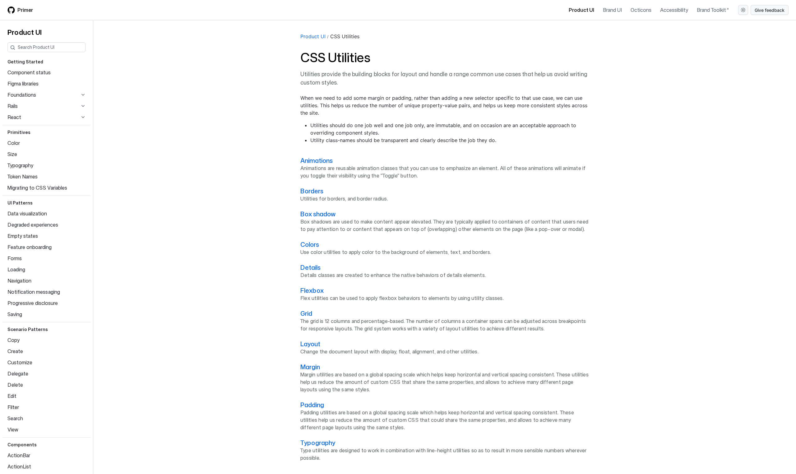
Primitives (18, 132)
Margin (310, 366)
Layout (310, 343)
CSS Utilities (344, 36)
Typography (317, 442)
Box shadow (318, 213)
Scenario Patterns (27, 329)
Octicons (641, 10)
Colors (309, 244)
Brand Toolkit (711, 10)
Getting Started (25, 62)
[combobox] (51, 47)
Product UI (581, 10)
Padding (312, 404)
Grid (306, 313)
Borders (311, 190)
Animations (316, 160)
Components (22, 445)
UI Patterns (20, 203)
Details (310, 267)
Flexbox (312, 290)
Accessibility (674, 10)
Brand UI (612, 10)
